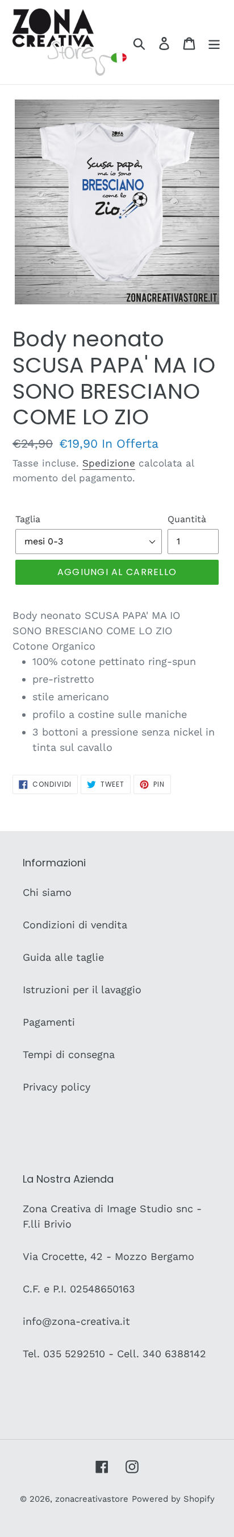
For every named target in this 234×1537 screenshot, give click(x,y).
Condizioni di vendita (75, 925)
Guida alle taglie (63, 957)
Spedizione (108, 463)
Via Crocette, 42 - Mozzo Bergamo (108, 1256)
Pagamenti (49, 1022)
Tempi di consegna (69, 1054)
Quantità (187, 519)
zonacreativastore (91, 1499)
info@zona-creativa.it (76, 1321)
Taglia (27, 519)
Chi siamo (47, 892)
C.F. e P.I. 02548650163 (79, 1289)
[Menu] (214, 42)
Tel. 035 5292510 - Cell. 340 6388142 (114, 1354)
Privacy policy (56, 1087)
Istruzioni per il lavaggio (82, 989)
